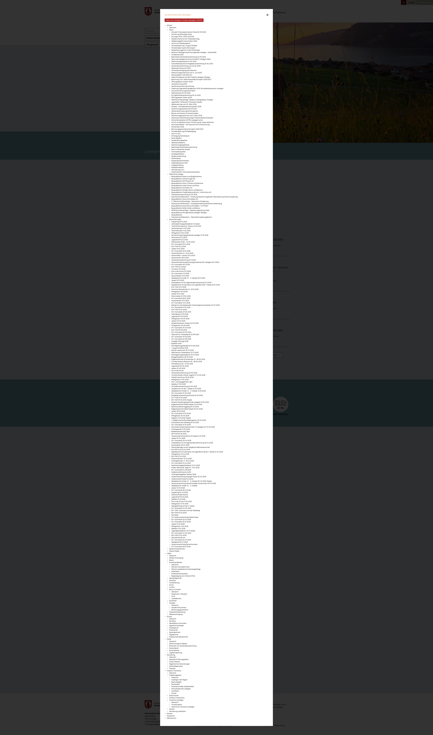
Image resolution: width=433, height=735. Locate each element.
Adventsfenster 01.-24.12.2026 (182, 253)
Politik (169, 639)
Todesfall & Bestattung (177, 612)
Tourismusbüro (176, 704)
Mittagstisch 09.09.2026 (180, 319)
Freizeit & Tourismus (174, 671)
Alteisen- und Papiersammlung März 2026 (186, 106)
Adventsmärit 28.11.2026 (180, 258)
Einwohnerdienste (175, 562)
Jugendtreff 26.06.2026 (180, 366)
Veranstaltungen (175, 219)
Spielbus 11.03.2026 (178, 499)
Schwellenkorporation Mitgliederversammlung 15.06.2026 (192, 64)
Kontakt (170, 713)
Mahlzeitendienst (177, 167)
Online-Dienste (174, 662)
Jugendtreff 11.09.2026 (179, 316)
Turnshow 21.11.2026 (178, 269)
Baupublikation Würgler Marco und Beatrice (187, 190)
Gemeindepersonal (176, 666)
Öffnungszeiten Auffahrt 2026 (182, 82)
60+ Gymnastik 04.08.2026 (181, 470)
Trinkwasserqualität (178, 152)
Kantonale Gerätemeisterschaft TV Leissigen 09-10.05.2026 (193, 427)
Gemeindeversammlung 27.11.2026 (183, 260)
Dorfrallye (174, 515)
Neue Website (176, 138)
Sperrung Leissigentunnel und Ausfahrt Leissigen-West (191, 59)
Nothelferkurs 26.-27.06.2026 (182, 364)
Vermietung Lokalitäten (177, 711)
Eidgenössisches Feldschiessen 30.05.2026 (187, 409)
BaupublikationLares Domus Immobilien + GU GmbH (189, 206)
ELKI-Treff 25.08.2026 (179, 330)
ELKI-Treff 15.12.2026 (178, 246)
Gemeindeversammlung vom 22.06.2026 (186, 66)
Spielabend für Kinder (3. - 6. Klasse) (184, 486)
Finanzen (172, 668)
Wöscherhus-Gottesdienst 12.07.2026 (185, 352)
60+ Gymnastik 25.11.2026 (180, 264)
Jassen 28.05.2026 (178, 411)
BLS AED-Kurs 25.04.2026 (180, 449)
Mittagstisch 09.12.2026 (180, 233)
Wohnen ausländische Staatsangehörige (185, 569)
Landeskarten (176, 598)
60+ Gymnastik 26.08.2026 (181, 339)
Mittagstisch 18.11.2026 (179, 291)
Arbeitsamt (175, 571)
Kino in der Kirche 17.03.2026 (181, 501)
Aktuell (169, 25)
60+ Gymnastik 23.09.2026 (181, 312)
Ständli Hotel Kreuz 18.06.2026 (182, 377)
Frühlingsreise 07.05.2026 (180, 429)
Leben (169, 553)
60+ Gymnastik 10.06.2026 (181, 393)
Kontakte (172, 621)
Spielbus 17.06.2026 (178, 384)
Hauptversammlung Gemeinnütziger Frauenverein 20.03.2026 (193, 483)
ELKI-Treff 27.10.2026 (178, 287)
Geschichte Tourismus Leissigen (182, 707)
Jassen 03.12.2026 (178, 249)
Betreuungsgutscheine (179, 610)
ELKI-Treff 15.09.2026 (179, 309)
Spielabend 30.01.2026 (179, 542)
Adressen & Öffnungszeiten (179, 659)
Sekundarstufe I (175, 632)
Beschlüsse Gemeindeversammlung (184, 147)
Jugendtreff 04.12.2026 (179, 240)
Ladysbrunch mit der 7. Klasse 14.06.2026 (186, 388)
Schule (169, 616)
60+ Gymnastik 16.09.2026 (181, 328)
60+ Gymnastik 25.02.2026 (181, 519)
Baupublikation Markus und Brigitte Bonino (186, 176)
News (171, 30)
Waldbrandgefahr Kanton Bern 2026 (184, 41)
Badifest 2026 (176, 343)
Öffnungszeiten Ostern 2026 (181, 97)
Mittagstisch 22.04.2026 (180, 454)
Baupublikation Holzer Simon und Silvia (185, 185)
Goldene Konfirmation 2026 (181, 472)
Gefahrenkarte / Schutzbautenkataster (185, 172)
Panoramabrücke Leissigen (181, 689)
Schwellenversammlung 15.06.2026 (184, 386)
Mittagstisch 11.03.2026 (179, 504)
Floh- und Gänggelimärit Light (181, 382)
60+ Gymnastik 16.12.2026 (180, 244)
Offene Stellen (174, 551)
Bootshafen (175, 684)
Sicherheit (173, 601)
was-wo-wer (176, 133)
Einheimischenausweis (179, 574)
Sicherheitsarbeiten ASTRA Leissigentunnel (187, 120)
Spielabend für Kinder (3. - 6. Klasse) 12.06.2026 (188, 391)
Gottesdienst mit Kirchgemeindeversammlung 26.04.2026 (192, 443)
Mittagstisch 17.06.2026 (180, 379)
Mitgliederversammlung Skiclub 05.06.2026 (187, 395)
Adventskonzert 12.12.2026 (181, 231)
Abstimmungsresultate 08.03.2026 (184, 109)
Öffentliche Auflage (176, 174)
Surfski (173, 693)
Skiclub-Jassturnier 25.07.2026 (182, 350)
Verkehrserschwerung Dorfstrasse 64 (184, 111)
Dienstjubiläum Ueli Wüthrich (181, 75)
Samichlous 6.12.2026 (179, 237)
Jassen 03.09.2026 (178, 321)
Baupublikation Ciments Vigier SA (183, 179)
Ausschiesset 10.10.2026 (180, 300)
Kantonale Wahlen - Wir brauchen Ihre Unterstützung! (190, 124)
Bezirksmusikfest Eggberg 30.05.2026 (185, 407)
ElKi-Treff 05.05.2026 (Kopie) (181, 400)
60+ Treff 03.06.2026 (179, 397)
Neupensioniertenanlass (180, 161)
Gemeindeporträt (175, 578)
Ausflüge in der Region (179, 680)
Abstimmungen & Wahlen (178, 643)
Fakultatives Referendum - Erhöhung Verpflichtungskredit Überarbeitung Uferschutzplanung (204, 197)
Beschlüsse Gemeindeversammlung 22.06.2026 (188, 57)
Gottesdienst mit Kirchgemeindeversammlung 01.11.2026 (191, 282)
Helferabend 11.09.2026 (179, 314)
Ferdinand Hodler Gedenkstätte (182, 686)
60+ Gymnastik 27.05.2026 (181, 413)
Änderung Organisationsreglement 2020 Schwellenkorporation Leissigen (197, 88)
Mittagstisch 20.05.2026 (180, 416)
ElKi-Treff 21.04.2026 (178, 456)
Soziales (172, 603)
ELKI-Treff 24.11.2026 (178, 267)
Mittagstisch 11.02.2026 (179, 526)
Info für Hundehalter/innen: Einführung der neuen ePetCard (192, 122)
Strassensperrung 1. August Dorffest (184, 45)
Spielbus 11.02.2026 (178, 528)
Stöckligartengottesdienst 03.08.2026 (185, 346)
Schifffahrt (175, 691)
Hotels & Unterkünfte (176, 698)
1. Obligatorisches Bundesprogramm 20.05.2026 (188, 420)
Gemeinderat (174, 648)
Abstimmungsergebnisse (180, 145)
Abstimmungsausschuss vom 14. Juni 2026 (186, 73)
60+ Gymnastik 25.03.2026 (181, 540)
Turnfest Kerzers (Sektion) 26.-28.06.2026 (186, 361)
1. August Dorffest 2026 (179, 348)
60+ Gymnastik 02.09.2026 (181, 332)
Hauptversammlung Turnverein (182, 479)
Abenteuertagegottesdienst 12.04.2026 (185, 465)
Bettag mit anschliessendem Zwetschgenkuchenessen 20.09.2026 (195, 305)
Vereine (171, 709)
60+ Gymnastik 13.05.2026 (181, 425)
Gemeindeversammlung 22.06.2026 (184, 194)
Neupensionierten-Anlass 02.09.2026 (185, 323)
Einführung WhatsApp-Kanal (181, 34)
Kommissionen (174, 650)
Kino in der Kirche (177, 370)
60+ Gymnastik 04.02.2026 (181, 533)
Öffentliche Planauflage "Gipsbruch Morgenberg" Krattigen (192, 100)
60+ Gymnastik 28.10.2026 (181, 298)
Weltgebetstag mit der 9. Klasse (182, 506)
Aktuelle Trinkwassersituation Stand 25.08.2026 (188, 32)
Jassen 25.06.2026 (178, 368)
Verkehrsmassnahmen (177, 549)
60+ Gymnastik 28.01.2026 (181, 546)
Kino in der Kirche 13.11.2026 (181, 271)
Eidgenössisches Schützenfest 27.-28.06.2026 (188, 359)
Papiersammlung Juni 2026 (181, 68)
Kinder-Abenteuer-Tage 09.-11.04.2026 (185, 467)
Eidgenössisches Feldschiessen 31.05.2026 (186, 404)
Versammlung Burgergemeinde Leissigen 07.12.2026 (189, 235)
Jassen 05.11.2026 (177, 280)
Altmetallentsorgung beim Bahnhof (184, 70)
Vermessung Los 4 (177, 170)
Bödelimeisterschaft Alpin (180, 431)
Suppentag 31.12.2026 (179, 221)
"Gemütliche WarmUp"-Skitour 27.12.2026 (186, 226)
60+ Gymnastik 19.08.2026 (181, 337)
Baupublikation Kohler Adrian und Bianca (185, 208)
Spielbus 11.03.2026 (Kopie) (181, 418)
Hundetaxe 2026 (177, 54)
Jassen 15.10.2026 (177, 294)
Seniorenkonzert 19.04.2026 (181, 458)
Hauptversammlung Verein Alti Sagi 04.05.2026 (188, 436)
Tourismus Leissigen (176, 700)
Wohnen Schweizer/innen (180, 567)
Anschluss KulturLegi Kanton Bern (183, 91)
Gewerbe (172, 580)
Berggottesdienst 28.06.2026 (182, 357)
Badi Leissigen (176, 682)
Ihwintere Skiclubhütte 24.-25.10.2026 (185, 289)
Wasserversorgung (176, 614)
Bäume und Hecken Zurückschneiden (184, 113)
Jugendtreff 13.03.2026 (179, 497)
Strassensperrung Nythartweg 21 (183, 48)
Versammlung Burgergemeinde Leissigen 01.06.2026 (190, 402)
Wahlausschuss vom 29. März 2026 (184, 104)
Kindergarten (173, 628)
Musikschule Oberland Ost (178, 637)
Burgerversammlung (178, 156)
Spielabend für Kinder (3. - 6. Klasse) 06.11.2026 (188, 278)
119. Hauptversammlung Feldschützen (184, 517)
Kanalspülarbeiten (177, 154)
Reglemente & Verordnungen (179, 664)
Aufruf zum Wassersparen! (180, 43)
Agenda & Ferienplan (176, 625)
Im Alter (172, 587)
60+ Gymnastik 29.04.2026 (181, 440)
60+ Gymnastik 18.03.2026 (181, 490)
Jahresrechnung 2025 (179, 84)
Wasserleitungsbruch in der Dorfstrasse (185, 50)
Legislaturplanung (175, 653)
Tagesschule (173, 634)
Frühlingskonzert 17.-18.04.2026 (182, 461)
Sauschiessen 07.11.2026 (180, 276)
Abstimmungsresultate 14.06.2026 (184, 61)
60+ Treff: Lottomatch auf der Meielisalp (185, 510)
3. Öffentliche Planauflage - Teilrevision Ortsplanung (189, 201)
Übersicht (172, 27)
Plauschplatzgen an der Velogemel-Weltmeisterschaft (190, 447)
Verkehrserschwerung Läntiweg (182, 86)
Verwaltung (171, 655)
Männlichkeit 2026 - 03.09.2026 (183, 242)
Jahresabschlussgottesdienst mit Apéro (185, 224)
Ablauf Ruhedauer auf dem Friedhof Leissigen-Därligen (190, 77)
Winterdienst (176, 158)
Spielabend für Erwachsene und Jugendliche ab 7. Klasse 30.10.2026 (195, 285)
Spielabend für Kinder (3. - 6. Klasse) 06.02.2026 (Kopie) (191, 481)
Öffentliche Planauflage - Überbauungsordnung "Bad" (190, 210)
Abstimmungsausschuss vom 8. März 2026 (186, 115)
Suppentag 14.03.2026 (179, 492)
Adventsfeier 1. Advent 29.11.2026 (183, 255)
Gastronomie (173, 695)
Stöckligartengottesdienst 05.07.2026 (185, 355)
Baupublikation (176, 215)
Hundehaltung (174, 583)
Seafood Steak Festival (179, 495)
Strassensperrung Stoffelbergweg (183, 131)
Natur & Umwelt (175, 589)
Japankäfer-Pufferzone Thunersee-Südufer (186, 102)
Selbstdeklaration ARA (179, 163)
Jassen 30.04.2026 (178, 438)
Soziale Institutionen (178, 607)
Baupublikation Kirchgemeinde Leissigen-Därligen (189, 212)
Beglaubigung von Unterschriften (183, 576)
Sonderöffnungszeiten (179, 140)
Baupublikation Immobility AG (181, 188)
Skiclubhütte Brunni (178, 537)
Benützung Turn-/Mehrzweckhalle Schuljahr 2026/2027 (191, 79)
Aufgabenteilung (177, 165)
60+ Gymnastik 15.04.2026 (181, 463)
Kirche (171, 585)
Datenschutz (171, 718)
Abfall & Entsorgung (176, 558)
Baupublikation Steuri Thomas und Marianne (187, 183)
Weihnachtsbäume (178, 142)
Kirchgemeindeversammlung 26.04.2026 (186, 95)
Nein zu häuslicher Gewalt (180, 149)
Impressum (171, 716)
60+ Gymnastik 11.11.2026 (180, 273)
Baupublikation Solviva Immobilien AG (184, 199)
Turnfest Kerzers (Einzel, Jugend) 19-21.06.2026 (188, 375)
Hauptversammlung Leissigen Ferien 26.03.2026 (188, 476)
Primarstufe (173, 630)
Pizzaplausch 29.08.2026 (180, 325)
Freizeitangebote (175, 675)
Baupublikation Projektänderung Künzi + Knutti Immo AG (191, 192)
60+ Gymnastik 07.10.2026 (180, 307)
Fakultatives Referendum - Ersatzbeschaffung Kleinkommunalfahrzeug (196, 203)
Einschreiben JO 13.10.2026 (181, 296)
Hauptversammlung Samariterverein (184, 544)
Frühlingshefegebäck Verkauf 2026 (183, 474)
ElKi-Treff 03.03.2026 (179, 513)
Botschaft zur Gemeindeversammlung (182, 646)
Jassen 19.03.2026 (178, 488)
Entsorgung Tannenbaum (180, 136)
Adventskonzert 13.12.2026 (181, 228)
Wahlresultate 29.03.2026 (180, 93)
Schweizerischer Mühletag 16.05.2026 (185, 422)
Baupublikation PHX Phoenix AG (182, 181)
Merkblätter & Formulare (177, 623)
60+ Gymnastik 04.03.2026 (181, 508)
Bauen (171, 560)
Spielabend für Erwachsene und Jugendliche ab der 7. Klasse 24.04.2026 (197, 452)
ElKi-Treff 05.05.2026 (179, 434)
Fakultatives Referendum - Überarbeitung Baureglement (191, 217)
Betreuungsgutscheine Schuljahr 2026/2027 (187, 129)
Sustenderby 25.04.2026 (180, 445)
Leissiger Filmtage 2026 (179, 341)
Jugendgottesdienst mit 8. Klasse (183, 531)
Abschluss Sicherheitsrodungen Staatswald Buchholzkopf (192, 118)
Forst (173, 596)
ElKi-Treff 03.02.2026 (179, 535)
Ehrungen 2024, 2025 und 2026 (182, 36)
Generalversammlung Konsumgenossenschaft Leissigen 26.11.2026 (195, 262)
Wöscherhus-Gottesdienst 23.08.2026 (185, 334)
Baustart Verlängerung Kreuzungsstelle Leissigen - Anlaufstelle (193, 52)
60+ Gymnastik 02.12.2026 (181, 251)
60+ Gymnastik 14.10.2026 (180, 303)
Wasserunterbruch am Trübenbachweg (185, 39)
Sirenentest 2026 (177, 127)
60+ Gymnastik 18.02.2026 (181, 522)
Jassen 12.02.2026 (178, 524)
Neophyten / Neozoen (179, 594)
